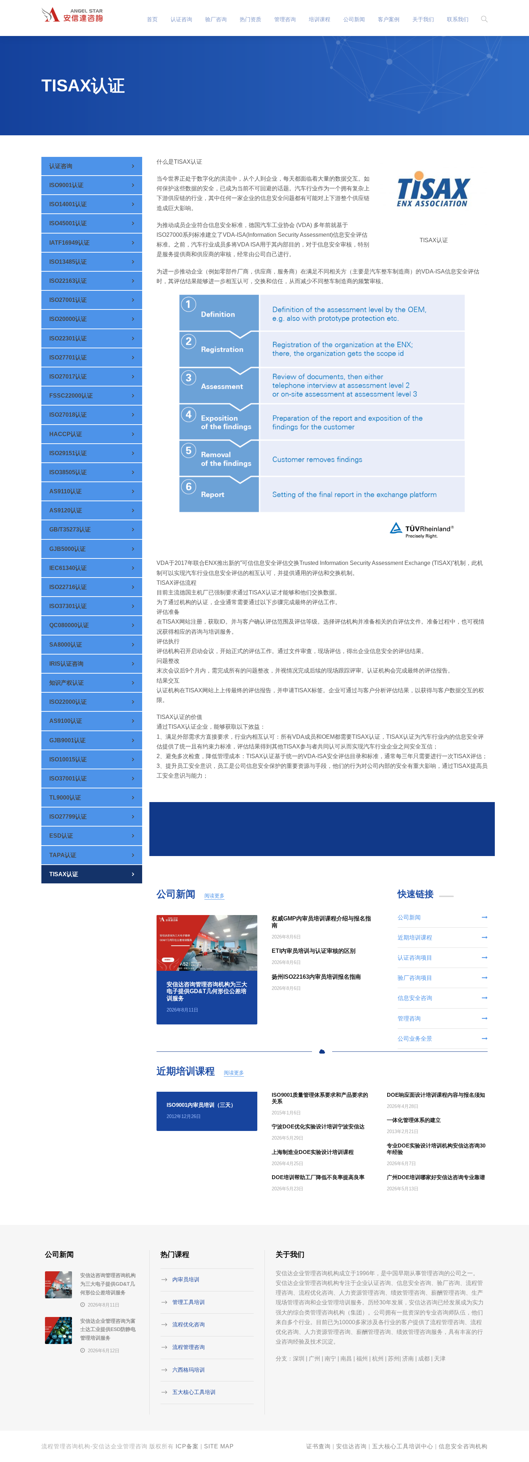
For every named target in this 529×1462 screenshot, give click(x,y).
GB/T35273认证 (70, 529)
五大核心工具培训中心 (402, 1446)
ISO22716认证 (68, 587)
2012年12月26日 (184, 1116)
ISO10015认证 (68, 759)
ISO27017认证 (68, 377)
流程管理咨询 (188, 1347)
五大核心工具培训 (194, 1392)
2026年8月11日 (182, 1010)
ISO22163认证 (68, 281)
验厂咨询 (216, 19)
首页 (152, 19)
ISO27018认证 (68, 415)
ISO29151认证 (68, 453)
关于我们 (423, 19)
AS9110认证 (65, 491)
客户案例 (388, 19)
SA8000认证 (65, 645)
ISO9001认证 (66, 185)
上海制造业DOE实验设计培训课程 (313, 1152)
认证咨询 (181, 19)
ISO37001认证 (68, 778)
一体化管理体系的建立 (414, 1120)
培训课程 (319, 19)
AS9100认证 (65, 721)
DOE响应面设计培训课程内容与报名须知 (436, 1095)
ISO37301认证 (68, 606)
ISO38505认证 (68, 472)
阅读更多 (214, 896)
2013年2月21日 (403, 1131)
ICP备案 (187, 1446)
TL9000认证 (65, 798)
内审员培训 (185, 1279)
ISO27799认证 (68, 817)
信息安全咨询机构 (463, 1446)
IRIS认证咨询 (66, 664)
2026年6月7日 (401, 1163)
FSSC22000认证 (71, 396)
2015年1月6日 (286, 1112)
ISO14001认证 (68, 204)
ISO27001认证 (68, 300)
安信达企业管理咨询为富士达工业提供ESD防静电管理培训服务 (108, 1329)
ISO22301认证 (68, 338)
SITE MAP (219, 1446)
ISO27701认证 (68, 357)
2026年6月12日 (103, 1350)
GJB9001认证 (67, 740)
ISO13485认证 (68, 262)
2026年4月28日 (403, 1106)
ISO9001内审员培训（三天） (201, 1105)
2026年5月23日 (287, 1188)
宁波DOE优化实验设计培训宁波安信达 (318, 1126)
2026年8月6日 (286, 937)
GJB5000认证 (67, 549)
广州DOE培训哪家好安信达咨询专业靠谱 (436, 1177)
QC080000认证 (69, 625)
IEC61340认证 (68, 568)
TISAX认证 (63, 874)
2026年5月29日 (287, 1138)
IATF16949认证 (69, 243)
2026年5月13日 (403, 1188)
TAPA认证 (62, 855)
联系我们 (458, 19)
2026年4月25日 (287, 1163)
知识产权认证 (66, 683)
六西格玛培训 (188, 1369)
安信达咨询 (351, 1446)
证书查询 (318, 1446)
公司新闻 (354, 19)
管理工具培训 (188, 1302)
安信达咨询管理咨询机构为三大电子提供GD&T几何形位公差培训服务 (207, 991)
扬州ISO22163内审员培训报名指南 (316, 977)
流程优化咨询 (188, 1324)
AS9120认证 (65, 510)
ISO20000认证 (68, 319)
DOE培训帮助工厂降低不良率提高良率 (318, 1177)
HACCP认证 (65, 434)
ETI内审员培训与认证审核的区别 (314, 951)
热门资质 (250, 19)
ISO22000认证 (68, 702)
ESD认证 (61, 836)
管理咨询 (285, 19)
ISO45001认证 (68, 223)
